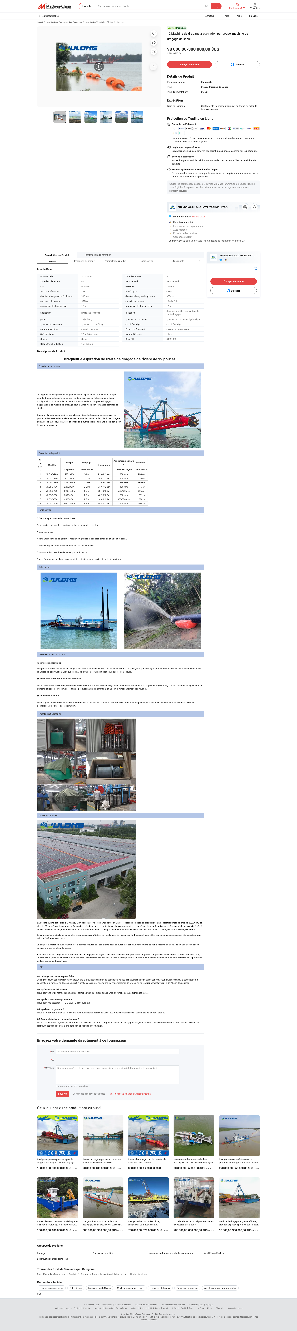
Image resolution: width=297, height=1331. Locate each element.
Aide (227, 15)
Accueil (40, 22)
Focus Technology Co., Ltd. (147, 1314)
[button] (194, 261)
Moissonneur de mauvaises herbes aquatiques (170, 1253)
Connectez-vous (177, 240)
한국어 (174, 1308)
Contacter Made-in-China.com (173, 1304)
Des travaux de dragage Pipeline (52, 1258)
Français (109, 1308)
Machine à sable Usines (99, 1287)
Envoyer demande (189, 64)
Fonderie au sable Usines (51, 1287)
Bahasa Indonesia (235, 1308)
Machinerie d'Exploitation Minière (99, 22)
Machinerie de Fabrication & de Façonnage (64, 22)
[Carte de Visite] (255, 268)
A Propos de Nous (91, 1304)
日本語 (183, 1308)
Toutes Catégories (50, 15)
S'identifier (255, 8)
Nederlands (155, 1308)
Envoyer (62, 1093)
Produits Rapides (196, 1304)
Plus (39, 1293)
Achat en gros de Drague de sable (220, 1287)
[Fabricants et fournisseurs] (54, 6)
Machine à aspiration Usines (130, 1287)
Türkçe (209, 1308)
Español (86, 1308)
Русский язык (121, 1308)
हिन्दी (191, 1308)
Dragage (41, 1253)
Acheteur (209, 15)
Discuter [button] (239, 64)
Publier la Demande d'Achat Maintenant (130, 1093)
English (77, 1308)
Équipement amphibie (103, 1253)
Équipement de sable (160, 1287)
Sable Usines (76, 1287)
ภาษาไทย (200, 1308)
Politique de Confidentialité (146, 1304)
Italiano (134, 1308)
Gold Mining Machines (214, 1253)
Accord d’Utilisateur (123, 1304)
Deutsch (143, 1308)
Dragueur (120, 22)
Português (97, 1308)
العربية (165, 1308)
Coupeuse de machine (187, 1287)
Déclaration (107, 1304)
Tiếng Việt (220, 1308)
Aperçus (209, 1304)
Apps (239, 15)
